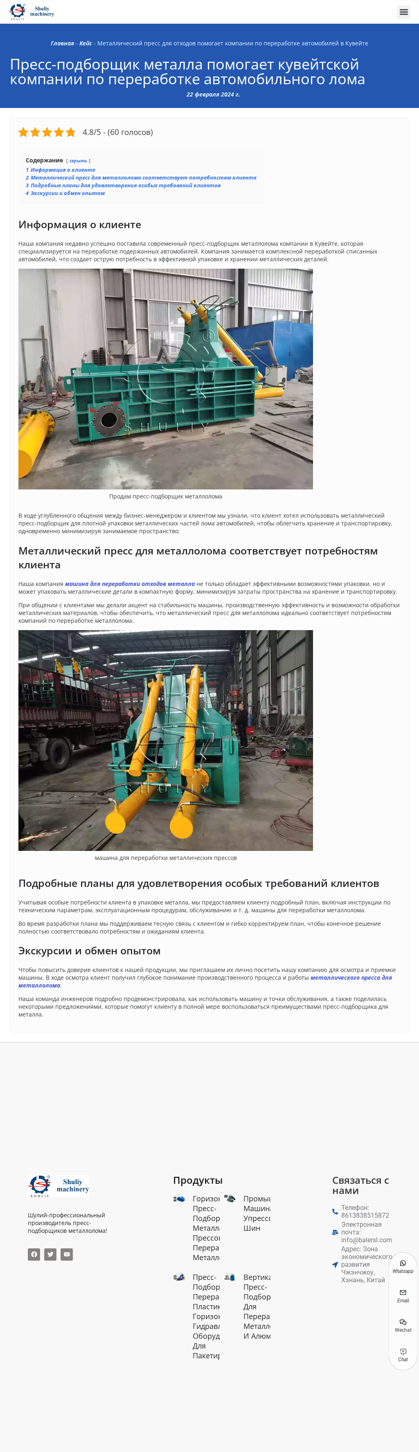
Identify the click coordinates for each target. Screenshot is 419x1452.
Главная (62, 43)
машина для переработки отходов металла (130, 584)
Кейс (85, 43)
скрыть (78, 160)
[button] (403, 12)
